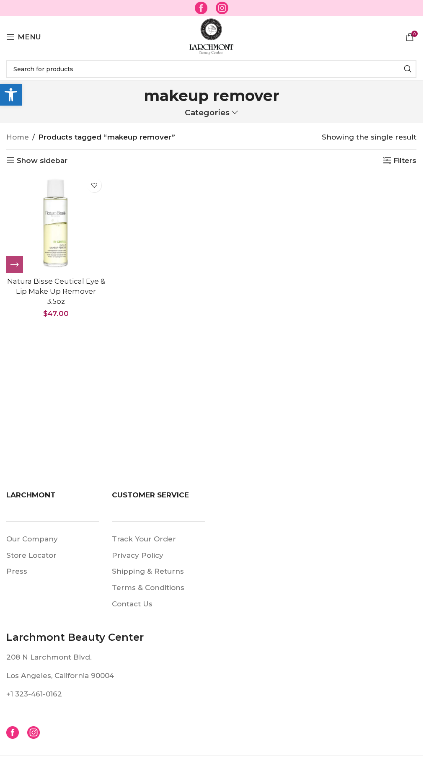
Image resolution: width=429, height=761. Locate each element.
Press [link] (16, 571)
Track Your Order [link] (144, 539)
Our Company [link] (32, 539)
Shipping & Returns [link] (148, 571)
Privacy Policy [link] (137, 555)
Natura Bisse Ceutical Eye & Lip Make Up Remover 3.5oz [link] (56, 291)
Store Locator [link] (31, 555)
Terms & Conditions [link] (148, 587)
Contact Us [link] (132, 604)
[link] (11, 95)
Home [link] (17, 137)
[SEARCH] (407, 69)
